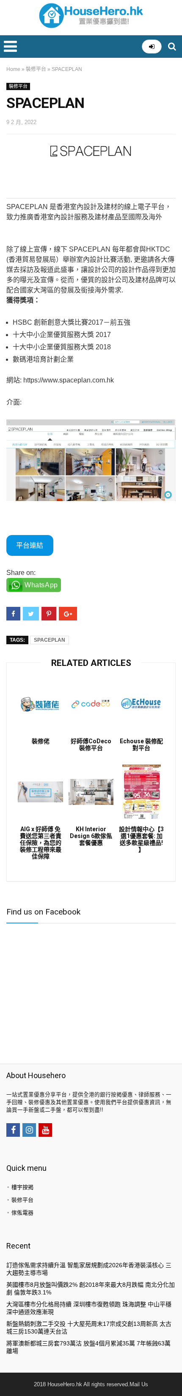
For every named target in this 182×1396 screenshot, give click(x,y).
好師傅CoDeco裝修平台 (91, 744)
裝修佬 (41, 741)
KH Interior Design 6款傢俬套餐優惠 (91, 836)
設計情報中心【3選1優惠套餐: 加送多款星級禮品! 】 (141, 839)
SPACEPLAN (49, 640)
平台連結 (29, 545)
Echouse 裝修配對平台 (141, 744)
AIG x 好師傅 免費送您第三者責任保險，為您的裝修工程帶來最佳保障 (40, 843)
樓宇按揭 (22, 1187)
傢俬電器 (22, 1212)
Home (13, 69)
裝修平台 (36, 69)
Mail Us (139, 1384)
